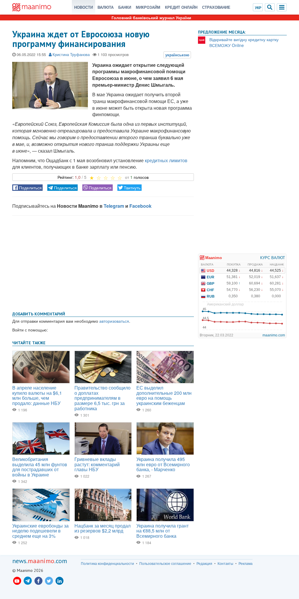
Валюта (106, 7)
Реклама (246, 563)
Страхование (216, 7)
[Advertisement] (103, 262)
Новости (83, 7)
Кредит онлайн (181, 7)
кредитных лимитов (166, 160)
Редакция (204, 563)
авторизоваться (114, 321)
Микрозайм (148, 7)
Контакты (225, 563)
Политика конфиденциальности (107, 563)
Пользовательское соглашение (165, 563)
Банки (124, 7)
